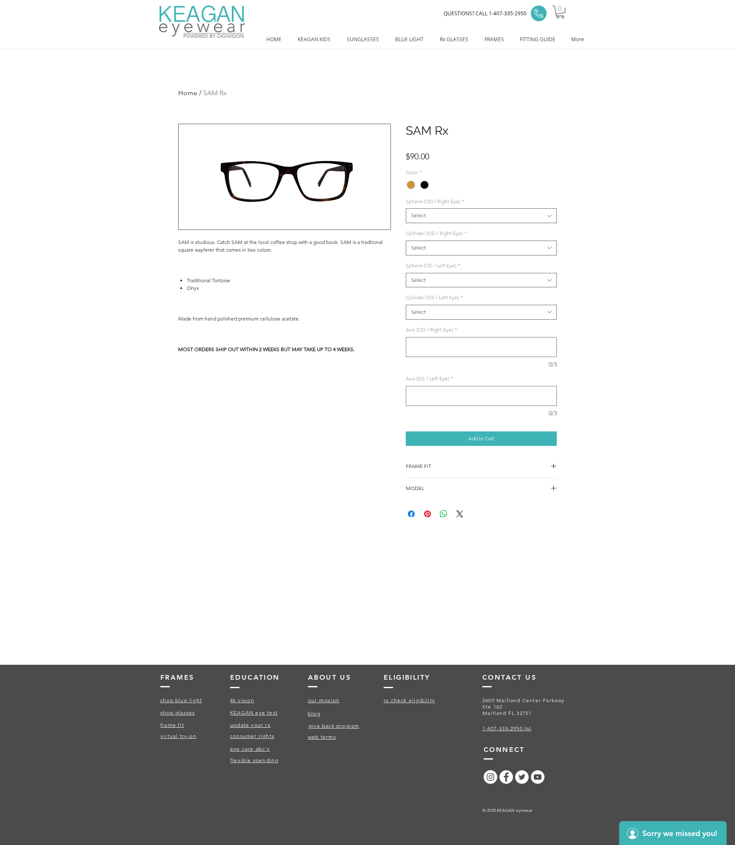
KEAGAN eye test (254, 712)
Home (187, 93)
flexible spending (254, 760)
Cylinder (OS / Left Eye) (434, 297)
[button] (560, 12)
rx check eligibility (409, 700)
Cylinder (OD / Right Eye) (436, 233)
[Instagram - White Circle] (490, 777)
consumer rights (252, 736)
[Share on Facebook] (411, 514)
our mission (323, 700)
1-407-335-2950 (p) (507, 728)
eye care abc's (250, 749)
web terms (322, 737)
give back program (333, 726)
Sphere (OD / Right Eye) (435, 201)
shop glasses (177, 712)
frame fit (172, 725)
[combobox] (481, 215)
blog (314, 713)
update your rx (250, 725)
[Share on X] (460, 514)
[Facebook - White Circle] (506, 777)
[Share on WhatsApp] (444, 514)
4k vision (242, 700)
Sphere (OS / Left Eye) (433, 265)
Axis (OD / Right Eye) (431, 329)
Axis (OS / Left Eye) (429, 378)
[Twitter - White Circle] (522, 777)
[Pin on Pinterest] (427, 514)
